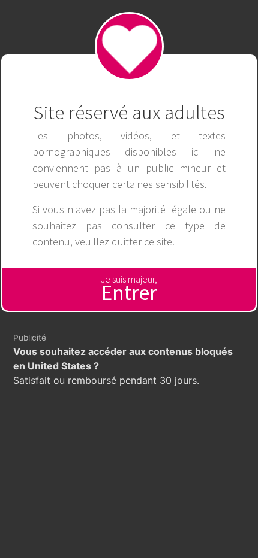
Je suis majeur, (129, 289)
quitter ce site (142, 241)
